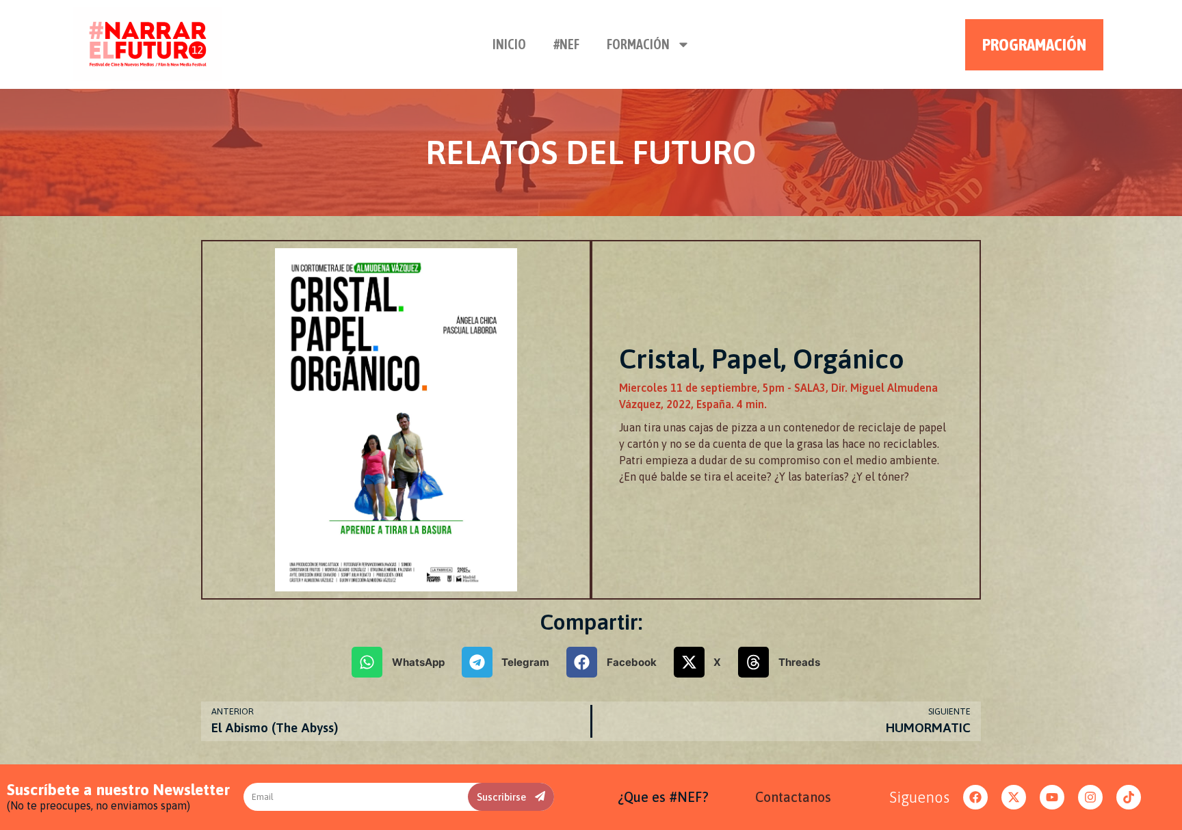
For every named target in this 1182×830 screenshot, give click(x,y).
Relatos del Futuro (591, 152)
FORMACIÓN (638, 44)
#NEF (566, 44)
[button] (403, 662)
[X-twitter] (1013, 797)
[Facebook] (975, 797)
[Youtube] (1052, 797)
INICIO (509, 44)
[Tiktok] (1128, 797)
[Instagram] (1090, 797)
